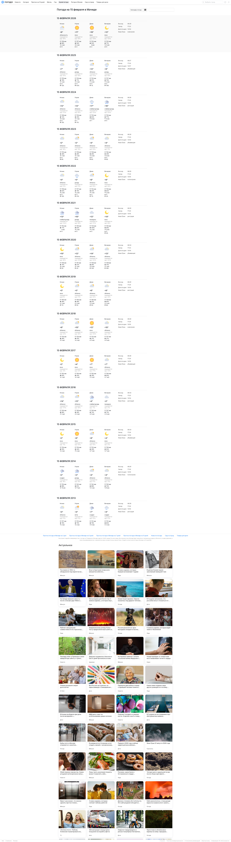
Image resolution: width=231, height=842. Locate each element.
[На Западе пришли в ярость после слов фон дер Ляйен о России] (72, 592)
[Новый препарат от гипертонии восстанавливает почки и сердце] (158, 650)
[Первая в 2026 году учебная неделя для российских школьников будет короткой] (129, 737)
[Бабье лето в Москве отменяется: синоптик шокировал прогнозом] (72, 737)
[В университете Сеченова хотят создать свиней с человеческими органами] (101, 737)
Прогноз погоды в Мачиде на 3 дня (54, 535)
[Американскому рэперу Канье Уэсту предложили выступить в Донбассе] (101, 621)
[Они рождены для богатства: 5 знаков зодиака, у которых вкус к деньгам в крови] (101, 592)
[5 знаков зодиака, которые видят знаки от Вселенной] (158, 621)
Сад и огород (169, 535)
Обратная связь (206, 840)
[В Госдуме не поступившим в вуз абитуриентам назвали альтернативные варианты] (158, 708)
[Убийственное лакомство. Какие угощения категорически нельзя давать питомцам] (72, 765)
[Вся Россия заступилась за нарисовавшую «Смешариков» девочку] (101, 679)
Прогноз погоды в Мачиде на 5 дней (81, 535)
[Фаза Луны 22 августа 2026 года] (158, 737)
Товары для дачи (182, 535)
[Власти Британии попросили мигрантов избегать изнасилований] (101, 563)
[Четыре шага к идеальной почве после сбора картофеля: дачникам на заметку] (158, 765)
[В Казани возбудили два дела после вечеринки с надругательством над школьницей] (72, 708)
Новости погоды (156, 535)
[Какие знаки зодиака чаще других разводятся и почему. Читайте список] (158, 679)
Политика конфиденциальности (175, 840)
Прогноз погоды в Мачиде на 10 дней (135, 535)
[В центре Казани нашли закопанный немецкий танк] (158, 563)
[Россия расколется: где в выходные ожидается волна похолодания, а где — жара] (129, 621)
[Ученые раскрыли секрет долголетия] (72, 679)
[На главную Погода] (8, 2)
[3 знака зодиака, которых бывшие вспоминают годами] (129, 563)
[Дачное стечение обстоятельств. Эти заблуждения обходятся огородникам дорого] (129, 794)
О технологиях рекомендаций (192, 840)
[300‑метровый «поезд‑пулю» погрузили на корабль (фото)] (101, 823)
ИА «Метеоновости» (224, 840)
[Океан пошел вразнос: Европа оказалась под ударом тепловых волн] (129, 592)
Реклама (15, 840)
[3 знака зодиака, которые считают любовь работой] (101, 794)
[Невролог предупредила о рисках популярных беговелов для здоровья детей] (129, 823)
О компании (9, 840)
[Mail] (2, 2)
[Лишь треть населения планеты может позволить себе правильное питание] (101, 765)
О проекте (162, 840)
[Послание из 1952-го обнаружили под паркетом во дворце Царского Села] (72, 563)
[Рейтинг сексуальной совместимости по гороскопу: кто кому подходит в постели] (72, 621)
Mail (3, 840)
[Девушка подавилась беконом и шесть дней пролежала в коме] (101, 650)
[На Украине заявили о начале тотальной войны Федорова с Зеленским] (129, 650)
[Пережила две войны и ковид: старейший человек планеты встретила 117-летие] (129, 679)
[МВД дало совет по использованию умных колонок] (101, 708)
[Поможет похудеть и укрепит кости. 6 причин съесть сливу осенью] (129, 708)
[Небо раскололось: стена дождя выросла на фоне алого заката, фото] (158, 794)
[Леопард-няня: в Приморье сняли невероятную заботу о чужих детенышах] (72, 650)
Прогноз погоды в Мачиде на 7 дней (108, 535)
